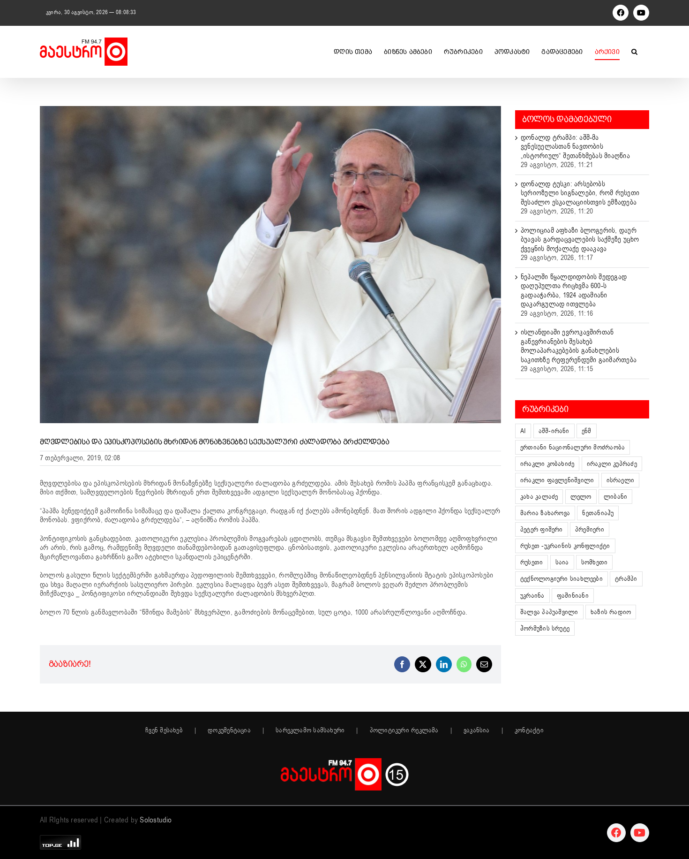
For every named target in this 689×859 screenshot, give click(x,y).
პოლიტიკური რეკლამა (404, 730)
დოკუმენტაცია (229, 730)
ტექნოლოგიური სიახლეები (561, 578)
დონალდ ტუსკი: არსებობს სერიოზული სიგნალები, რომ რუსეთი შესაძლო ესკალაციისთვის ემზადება (580, 193)
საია (562, 562)
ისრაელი (621, 480)
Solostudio (156, 820)
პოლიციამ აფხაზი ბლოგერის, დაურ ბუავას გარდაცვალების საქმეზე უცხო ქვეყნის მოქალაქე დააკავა (580, 239)
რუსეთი (531, 562)
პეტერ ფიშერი (541, 529)
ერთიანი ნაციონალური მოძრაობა (572, 447)
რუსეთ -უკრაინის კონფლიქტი (565, 545)
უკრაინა (532, 595)
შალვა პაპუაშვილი (549, 612)
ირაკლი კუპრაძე (612, 463)
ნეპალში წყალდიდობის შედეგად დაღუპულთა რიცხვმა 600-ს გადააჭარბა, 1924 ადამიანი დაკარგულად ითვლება (574, 290)
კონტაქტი (529, 730)
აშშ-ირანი (554, 430)
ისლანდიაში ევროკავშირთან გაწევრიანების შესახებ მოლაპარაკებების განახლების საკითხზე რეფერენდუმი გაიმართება (579, 346)
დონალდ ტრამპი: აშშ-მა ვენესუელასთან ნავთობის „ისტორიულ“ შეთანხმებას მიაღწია (575, 146)
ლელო (581, 496)
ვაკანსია (477, 730)
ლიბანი (615, 496)
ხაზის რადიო (611, 612)
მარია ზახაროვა (545, 513)
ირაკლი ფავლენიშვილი (557, 480)
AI (523, 430)
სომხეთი (594, 562)
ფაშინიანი (573, 595)
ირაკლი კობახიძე (547, 463)
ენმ (587, 430)
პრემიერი (589, 529)
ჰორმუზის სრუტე (544, 628)
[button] (634, 51)
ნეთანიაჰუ (598, 513)
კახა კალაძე (539, 496)
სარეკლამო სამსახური (310, 730)
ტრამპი (626, 578)
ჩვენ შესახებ (164, 730)
